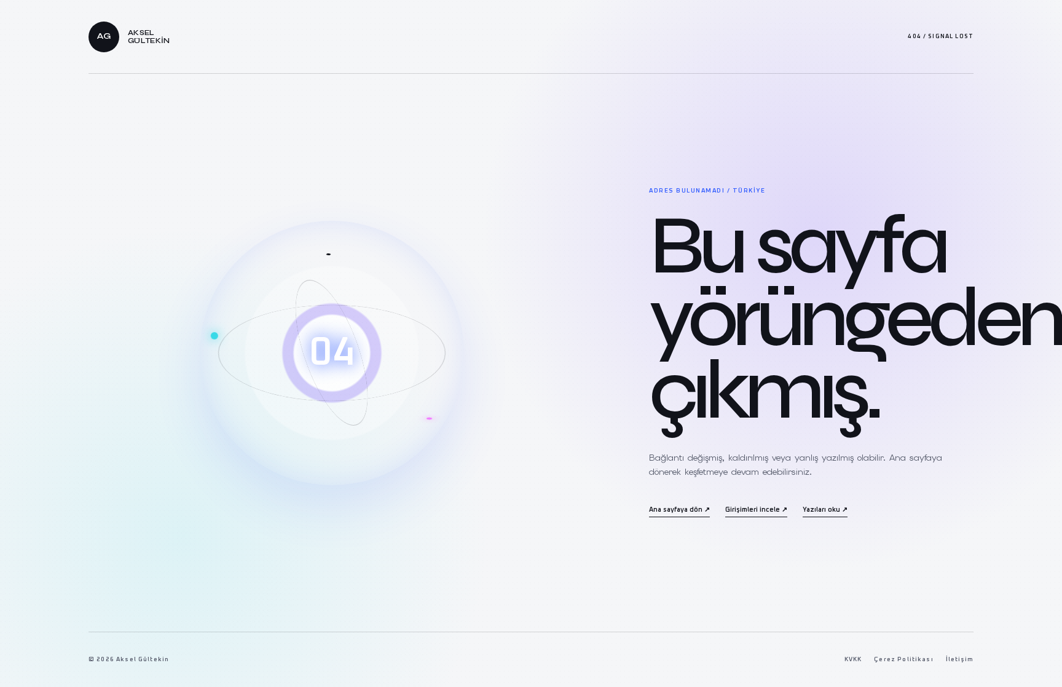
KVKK (853, 659)
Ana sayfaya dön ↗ (679, 510)
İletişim (960, 659)
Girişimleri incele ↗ (756, 510)
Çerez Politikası (903, 659)
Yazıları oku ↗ (825, 510)
